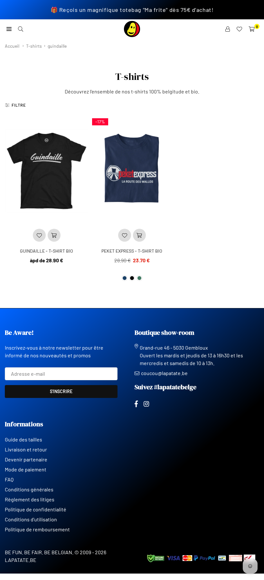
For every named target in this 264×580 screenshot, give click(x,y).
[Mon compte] (227, 29)
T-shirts (34, 46)
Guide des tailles (23, 439)
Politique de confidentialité (35, 509)
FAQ (9, 479)
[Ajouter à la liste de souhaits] (39, 235)
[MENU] (9, 29)
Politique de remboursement (37, 529)
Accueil (12, 46)
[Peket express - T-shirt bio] (132, 171)
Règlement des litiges (29, 499)
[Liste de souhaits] (239, 29)
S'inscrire (61, 391)
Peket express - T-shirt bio (131, 251)
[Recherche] (20, 29)
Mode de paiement (25, 469)
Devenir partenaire (26, 459)
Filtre (19, 105)
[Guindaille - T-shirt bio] (46, 171)
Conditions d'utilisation (31, 519)
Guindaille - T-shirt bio (46, 251)
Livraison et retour (26, 449)
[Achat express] (54, 235)
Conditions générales (29, 489)
